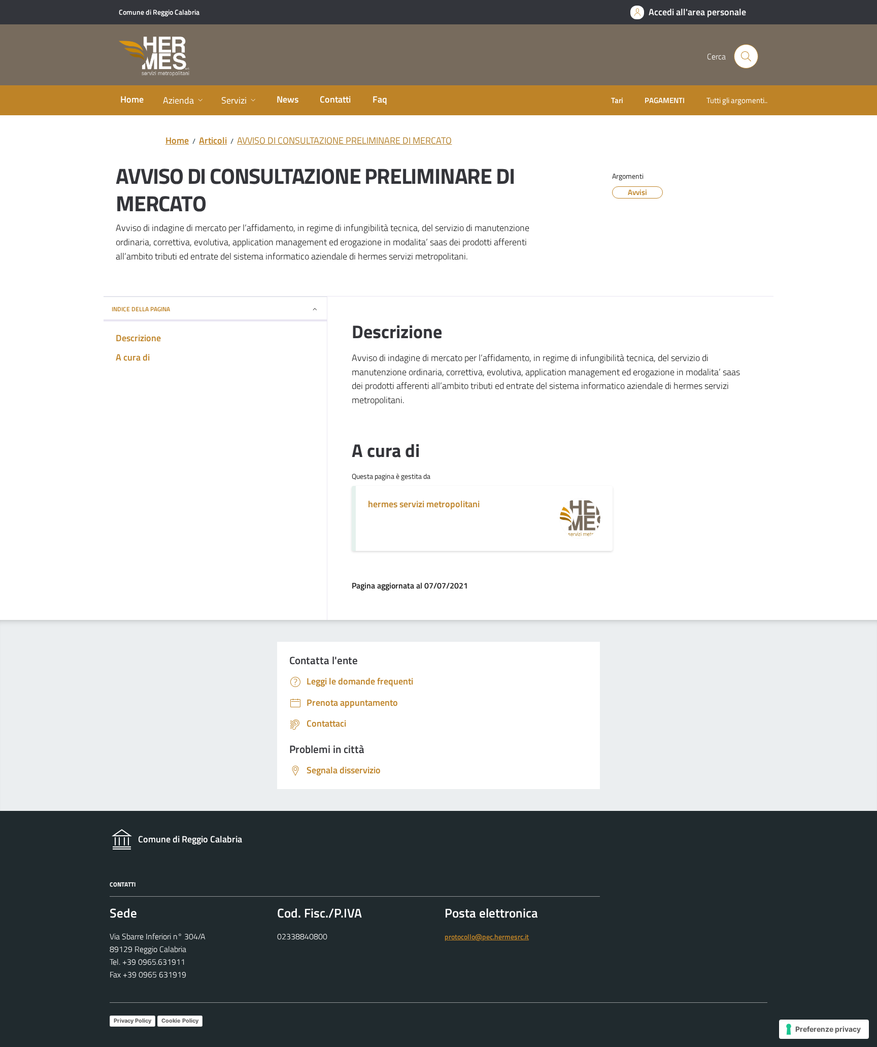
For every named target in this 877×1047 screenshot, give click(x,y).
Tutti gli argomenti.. (736, 100)
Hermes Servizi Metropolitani (424, 504)
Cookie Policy (179, 1020)
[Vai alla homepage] (160, 57)
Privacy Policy (132, 1020)
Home (177, 140)
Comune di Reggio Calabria (159, 12)
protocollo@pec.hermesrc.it (487, 936)
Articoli (213, 140)
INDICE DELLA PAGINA (141, 309)
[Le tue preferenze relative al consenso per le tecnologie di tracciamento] (824, 1029)
